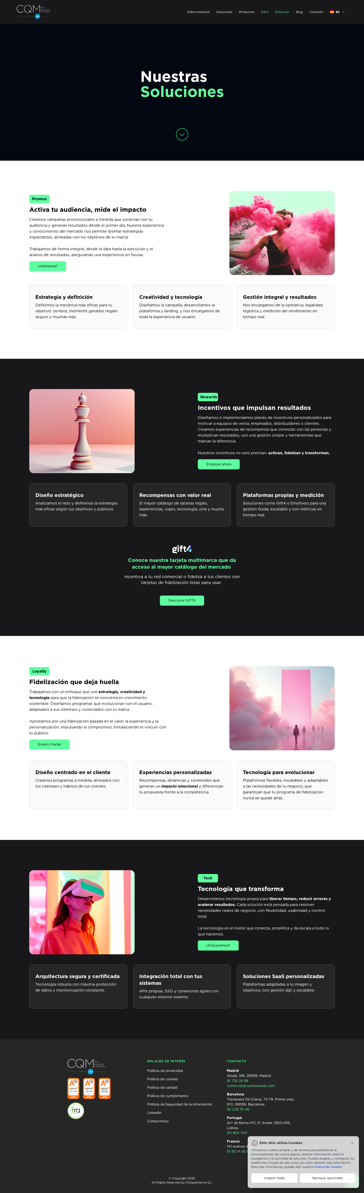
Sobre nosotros (198, 12)
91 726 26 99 (237, 1081)
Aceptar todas (274, 1178)
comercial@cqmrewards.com (251, 1086)
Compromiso (158, 1121)
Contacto (316, 12)
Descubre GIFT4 (182, 600)
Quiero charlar (49, 744)
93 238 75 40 (238, 1109)
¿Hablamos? (48, 266)
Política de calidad (162, 1088)
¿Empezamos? (218, 945)
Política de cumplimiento (167, 1096)
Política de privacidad (165, 1071)
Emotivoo (282, 12)
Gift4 (264, 12)
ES (338, 12)
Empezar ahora (218, 464)
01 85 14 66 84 (239, 1151)
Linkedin (154, 1113)
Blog (299, 12)
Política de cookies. (328, 1167)
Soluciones (224, 12)
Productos (246, 12)
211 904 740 (237, 1133)
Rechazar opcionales (327, 1178)
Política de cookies (162, 1079)
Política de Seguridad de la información (179, 1104)
